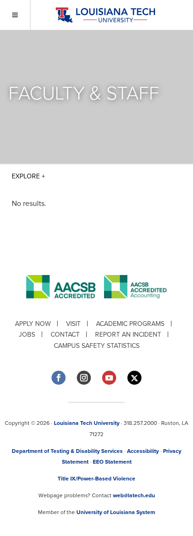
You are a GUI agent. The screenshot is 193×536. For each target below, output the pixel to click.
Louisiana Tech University (86, 423)
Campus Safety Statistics (97, 346)
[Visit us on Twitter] (134, 378)
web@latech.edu (134, 495)
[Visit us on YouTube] (109, 378)
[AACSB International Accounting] (135, 306)
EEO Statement (112, 461)
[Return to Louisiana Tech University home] (105, 15)
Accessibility (143, 451)
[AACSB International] (65, 306)
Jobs (27, 335)
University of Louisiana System (115, 512)
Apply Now (33, 324)
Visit (73, 324)
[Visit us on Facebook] (58, 378)
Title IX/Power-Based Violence (96, 478)
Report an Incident (128, 335)
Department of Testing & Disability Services (67, 451)
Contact (65, 335)
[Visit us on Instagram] (84, 378)
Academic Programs (130, 324)
